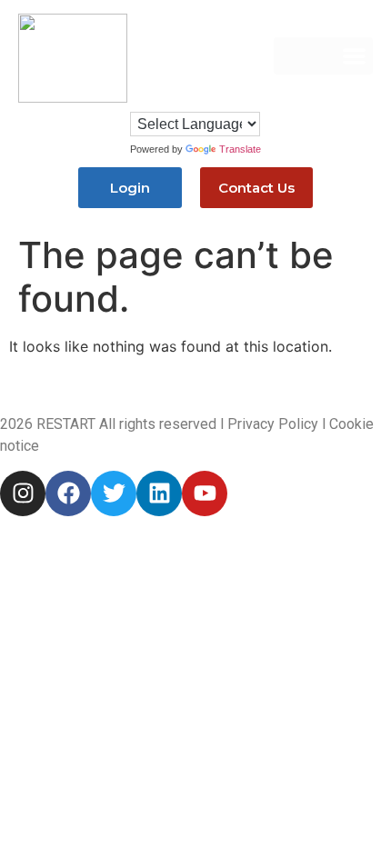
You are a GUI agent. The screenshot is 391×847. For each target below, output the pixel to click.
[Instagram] (22, 493)
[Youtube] (204, 493)
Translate (240, 149)
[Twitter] (113, 493)
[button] (323, 56)
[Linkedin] (159, 493)
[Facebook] (68, 493)
